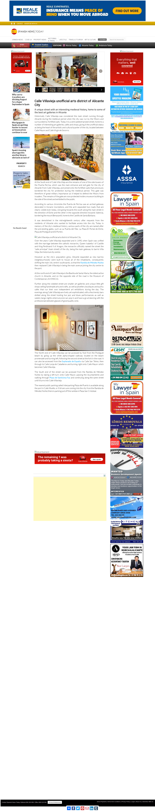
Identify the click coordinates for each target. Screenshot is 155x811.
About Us (138, 801)
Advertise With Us (147, 801)
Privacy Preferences (55, 802)
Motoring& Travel (52, 39)
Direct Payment (101, 801)
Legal (133, 801)
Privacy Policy (126, 801)
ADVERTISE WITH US (30, 24)
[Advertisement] (69, 499)
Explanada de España (71, 361)
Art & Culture (90, 39)
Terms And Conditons (114, 801)
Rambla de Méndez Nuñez (92, 262)
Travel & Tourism (76, 39)
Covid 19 (28, 39)
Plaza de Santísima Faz (59, 377)
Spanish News (17, 39)
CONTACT (20, 24)
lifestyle (63, 39)
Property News (40, 39)
